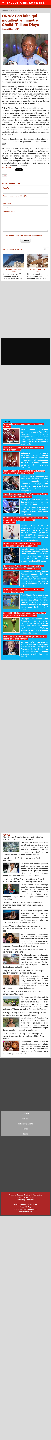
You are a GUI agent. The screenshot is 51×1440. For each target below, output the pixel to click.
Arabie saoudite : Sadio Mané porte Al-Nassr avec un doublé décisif (23, 590)
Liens (25, 1134)
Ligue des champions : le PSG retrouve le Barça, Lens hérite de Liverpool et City (25, 495)
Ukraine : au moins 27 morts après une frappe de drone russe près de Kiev (12, 276)
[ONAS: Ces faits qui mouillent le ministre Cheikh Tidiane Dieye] (25, 33)
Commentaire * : (9, 211)
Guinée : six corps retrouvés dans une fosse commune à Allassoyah (23, 992)
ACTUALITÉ (15, 11)
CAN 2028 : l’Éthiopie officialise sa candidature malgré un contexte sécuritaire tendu (24, 614)
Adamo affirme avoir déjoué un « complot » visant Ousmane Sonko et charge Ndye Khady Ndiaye (24, 1036)
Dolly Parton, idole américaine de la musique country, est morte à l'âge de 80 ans (23, 971)
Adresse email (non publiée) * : (15, 196)
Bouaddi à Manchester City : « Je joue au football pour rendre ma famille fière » (22, 544)
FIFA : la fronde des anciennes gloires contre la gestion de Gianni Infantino (25, 637)
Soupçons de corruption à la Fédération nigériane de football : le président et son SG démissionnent (25, 520)
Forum (25, 1129)
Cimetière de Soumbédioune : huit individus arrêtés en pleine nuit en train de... (23, 838)
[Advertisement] (24, 310)
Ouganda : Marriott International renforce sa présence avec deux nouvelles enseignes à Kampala (23, 905)
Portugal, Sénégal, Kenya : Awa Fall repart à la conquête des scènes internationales (24, 1013)
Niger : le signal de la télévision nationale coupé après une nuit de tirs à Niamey (37, 276)
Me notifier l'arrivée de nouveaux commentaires (24, 235)
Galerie (25, 1119)
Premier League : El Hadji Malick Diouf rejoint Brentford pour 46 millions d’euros (24, 472)
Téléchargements (25, 1124)
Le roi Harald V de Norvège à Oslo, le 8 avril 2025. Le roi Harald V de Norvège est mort (23, 880)
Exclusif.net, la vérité (26, 2)
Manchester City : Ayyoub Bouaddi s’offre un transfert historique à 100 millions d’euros (23, 567)
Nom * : (6, 188)
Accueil (5, 11)
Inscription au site (25, 1212)
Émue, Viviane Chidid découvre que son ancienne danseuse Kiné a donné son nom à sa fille (24, 928)
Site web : (7, 204)
